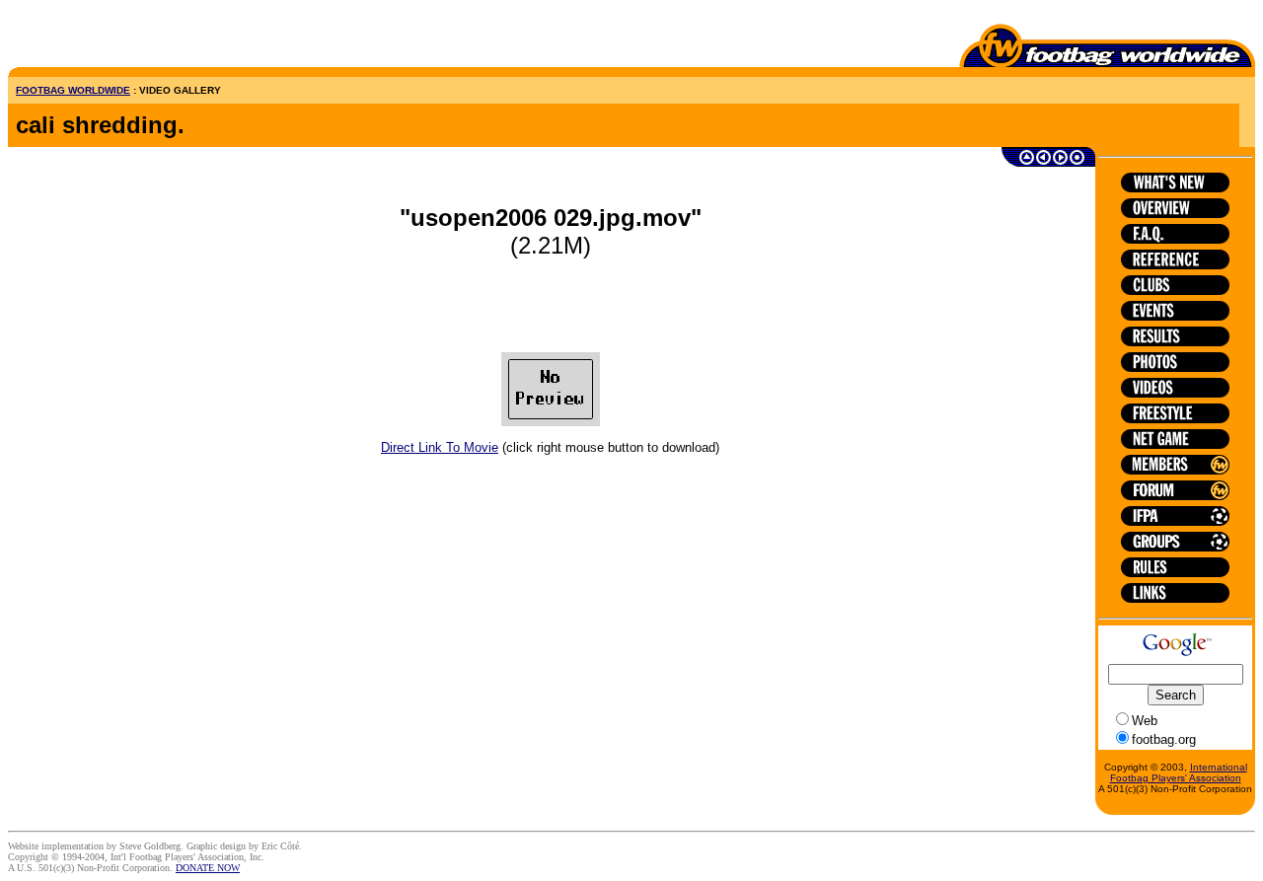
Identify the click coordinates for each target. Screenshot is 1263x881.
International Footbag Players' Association (1178, 772)
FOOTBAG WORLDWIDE (73, 90)
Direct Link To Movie (439, 447)
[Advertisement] (123, 37)
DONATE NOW (208, 867)
